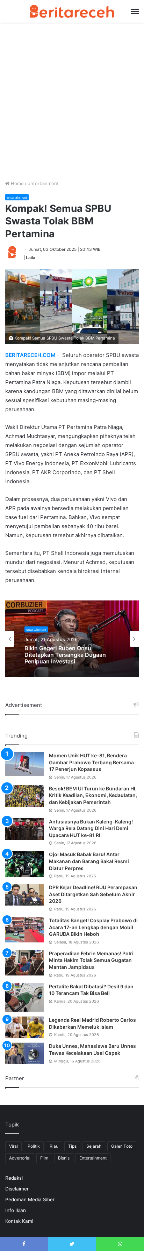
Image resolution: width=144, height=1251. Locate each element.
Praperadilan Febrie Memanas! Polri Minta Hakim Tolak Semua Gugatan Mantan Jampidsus (91, 960)
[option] (72, 638)
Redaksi (14, 1178)
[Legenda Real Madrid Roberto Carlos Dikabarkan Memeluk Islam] (24, 1027)
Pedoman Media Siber (30, 1199)
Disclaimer (17, 1189)
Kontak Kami (19, 1221)
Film (44, 1158)
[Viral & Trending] (72, 11)
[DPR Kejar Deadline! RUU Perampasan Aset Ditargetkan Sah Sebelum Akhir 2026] (24, 895)
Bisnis (64, 1158)
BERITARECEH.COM (30, 355)
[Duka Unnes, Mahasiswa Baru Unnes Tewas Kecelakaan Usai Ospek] (24, 1053)
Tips (72, 1146)
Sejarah (93, 1146)
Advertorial (19, 1158)
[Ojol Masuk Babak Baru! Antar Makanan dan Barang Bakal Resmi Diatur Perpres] (24, 863)
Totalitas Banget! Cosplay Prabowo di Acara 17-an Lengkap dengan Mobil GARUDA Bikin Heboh (93, 927)
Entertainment (93, 1158)
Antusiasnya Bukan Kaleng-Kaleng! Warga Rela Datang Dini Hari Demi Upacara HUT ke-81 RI (91, 828)
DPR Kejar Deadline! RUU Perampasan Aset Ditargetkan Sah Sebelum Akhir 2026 (93, 894)
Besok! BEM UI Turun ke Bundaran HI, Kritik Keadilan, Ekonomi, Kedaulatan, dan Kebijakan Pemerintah (93, 795)
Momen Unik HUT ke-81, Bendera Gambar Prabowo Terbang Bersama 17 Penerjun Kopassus (91, 762)
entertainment (43, 183)
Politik (34, 1146)
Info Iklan (15, 1210)
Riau (54, 1146)
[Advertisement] (72, 104)
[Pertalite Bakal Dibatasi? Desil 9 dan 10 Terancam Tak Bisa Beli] (24, 997)
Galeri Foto (121, 1146)
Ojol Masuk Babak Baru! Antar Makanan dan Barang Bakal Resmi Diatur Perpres (89, 861)
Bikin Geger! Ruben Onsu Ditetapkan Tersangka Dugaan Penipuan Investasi (65, 655)
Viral (13, 1146)
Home (16, 183)
